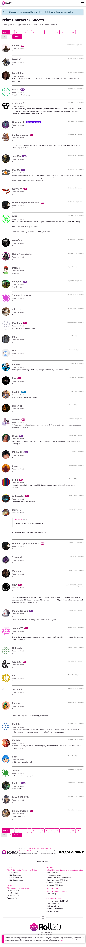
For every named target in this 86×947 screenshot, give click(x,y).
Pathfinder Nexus (52, 872)
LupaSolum (18, 73)
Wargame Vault (12, 898)
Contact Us (22, 851)
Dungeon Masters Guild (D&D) (57, 901)
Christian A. (18, 103)
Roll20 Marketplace (14, 877)
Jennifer (17, 156)
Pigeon (16, 703)
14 (73, 32)
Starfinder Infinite (52, 906)
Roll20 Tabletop (13, 872)
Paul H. (16, 783)
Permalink (15, 48)
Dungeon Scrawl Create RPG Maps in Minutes (56, 889)
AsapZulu (17, 240)
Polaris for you (20, 611)
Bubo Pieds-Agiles (22, 254)
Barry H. (16, 510)
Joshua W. (18, 628)
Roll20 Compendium (15, 880)
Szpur (15, 466)
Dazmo (16, 268)
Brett (15, 436)
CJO (14, 585)
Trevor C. (17, 770)
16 (4, 36)
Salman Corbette (21, 295)
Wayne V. (17, 189)
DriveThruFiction (13, 893)
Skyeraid (17, 557)
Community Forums (8, 25)
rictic (15, 756)
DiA (14, 350)
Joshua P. (17, 689)
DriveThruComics (13, 890)
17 (10, 36)
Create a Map (51, 893)
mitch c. (16, 309)
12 (62, 32)
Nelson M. (17, 648)
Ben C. (16, 89)
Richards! (17, 364)
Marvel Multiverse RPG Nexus (57, 880)
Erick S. (16, 392)
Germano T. (18, 122)
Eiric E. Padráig (20, 811)
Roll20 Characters (14, 875)
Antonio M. (18, 496)
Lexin (15, 479)
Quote (22, 48)
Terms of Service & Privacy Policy (38, 848)
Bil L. (14, 336)
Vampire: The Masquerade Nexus (58, 877)
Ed (13, 675)
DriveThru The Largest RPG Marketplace (18, 886)
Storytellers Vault (52, 911)
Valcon (16, 45)
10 (51, 32)
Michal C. (17, 452)
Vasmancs (17, 571)
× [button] (83, 937)
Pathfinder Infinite (52, 903)
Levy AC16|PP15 (20, 797)
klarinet (16, 419)
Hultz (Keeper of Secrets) (26, 202)
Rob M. (16, 170)
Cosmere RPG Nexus (54, 882)
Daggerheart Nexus (53, 875)
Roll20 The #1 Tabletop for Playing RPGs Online (22, 868)
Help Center (30, 851)
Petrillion (17, 323)
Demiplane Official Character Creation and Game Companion (64, 868)
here (62, 941)
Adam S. (17, 662)
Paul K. (16, 724)
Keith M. (16, 740)
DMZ (14, 216)
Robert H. (17, 406)
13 (67, 32)
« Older (5, 32)
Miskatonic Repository (54, 908)
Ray (14, 378)
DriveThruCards (13, 895)
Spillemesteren (20, 135)
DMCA (51, 848)
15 (78, 32)
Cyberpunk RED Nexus (54, 885)
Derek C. (17, 59)
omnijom (17, 281)
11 (57, 32)
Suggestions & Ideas (23, 25)
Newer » (17, 36)
